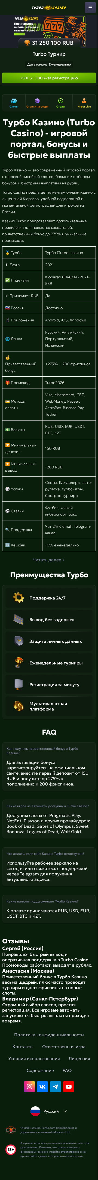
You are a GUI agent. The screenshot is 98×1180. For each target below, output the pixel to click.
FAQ (67, 1070)
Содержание (40, 1070)
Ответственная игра (63, 1046)
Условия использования (34, 1058)
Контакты (23, 1046)
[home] (49, 7)
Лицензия (79, 1058)
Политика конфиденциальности (49, 1034)
